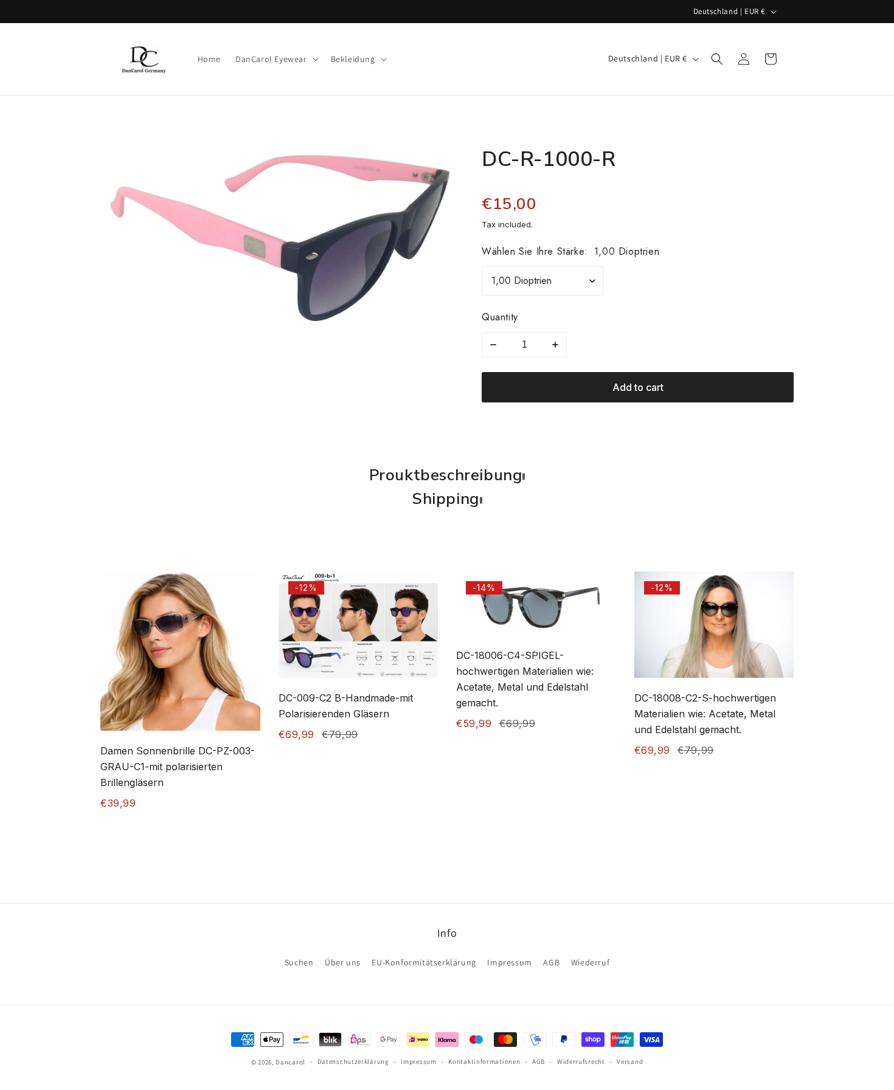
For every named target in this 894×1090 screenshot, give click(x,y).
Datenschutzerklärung (353, 1061)
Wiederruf (590, 962)
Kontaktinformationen (484, 1061)
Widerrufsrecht (581, 1061)
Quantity (500, 317)
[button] (276, 59)
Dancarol (290, 1062)
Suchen (299, 962)
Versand (630, 1061)
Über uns (343, 962)
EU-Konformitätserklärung (424, 962)
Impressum (509, 962)
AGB (551, 962)
